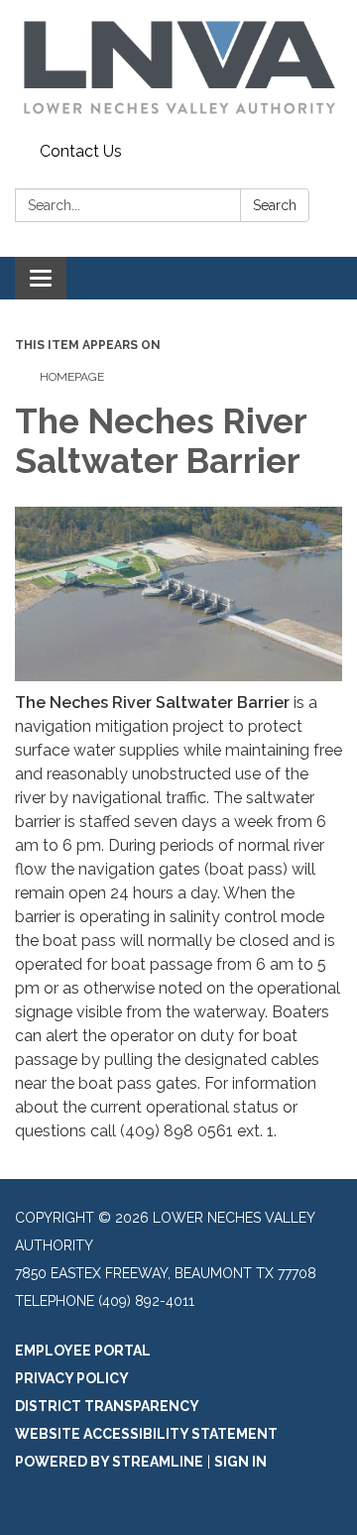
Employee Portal (83, 1350)
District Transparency (107, 1406)
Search (275, 205)
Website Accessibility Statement (146, 1434)
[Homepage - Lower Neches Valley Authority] (178, 67)
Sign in (240, 1462)
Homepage (72, 377)
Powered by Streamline (109, 1462)
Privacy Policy (72, 1378)
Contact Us (81, 151)
